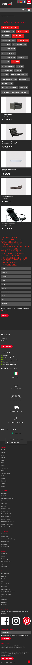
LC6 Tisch (18, 70)
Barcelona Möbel (5, 519)
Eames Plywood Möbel (7, 524)
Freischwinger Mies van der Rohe (9, 527)
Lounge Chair (4, 501)
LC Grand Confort (5, 511)
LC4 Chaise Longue (8, 66)
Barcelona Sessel (22, 31)
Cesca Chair (4, 503)
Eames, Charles (5, 536)
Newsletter (4, 599)
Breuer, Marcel (5, 547)
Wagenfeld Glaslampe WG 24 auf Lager (15, 92)
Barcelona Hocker (8, 31)
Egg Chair (3, 506)
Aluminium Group (5, 508)
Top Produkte (4, 490)
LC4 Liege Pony (7, 70)
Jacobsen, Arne (5, 541)
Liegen (3, 457)
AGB (2, 564)
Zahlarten (3, 576)
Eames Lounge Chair (8, 40)
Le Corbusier (4, 534)
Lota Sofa (5, 75)
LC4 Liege (20, 66)
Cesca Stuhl (6, 36)
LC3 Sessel (15, 62)
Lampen (3, 478)
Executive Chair (23, 40)
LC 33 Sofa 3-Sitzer (8, 57)
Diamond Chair (18, 36)
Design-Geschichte (6, 594)
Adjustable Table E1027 (7, 498)
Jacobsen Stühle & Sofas (7, 521)
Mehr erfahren (6, 346)
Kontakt (3, 597)
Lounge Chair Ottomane (19, 75)
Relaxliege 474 (24, 79)
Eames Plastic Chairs (6, 514)
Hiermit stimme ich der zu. (16, 308)
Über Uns (3, 551)
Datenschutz (4, 602)
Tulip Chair (23, 88)
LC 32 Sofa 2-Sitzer (8, 53)
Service (4, 17)
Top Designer (4, 531)
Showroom (4, 586)
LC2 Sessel (4, 493)
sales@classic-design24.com (17, 440)
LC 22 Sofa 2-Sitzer (19, 44)
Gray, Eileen (4, 544)
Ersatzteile (10, 17)
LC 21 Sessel (6, 44)
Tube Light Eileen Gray (9, 88)
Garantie (3, 579)
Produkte (3, 447)
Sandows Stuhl (7, 83)
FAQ (2, 581)
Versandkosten (5, 573)
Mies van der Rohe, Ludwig (8, 539)
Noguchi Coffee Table (9, 79)
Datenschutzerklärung (21, 308)
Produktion (4, 553)
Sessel (3, 450)
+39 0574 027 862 (14, 442)
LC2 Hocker (5, 62)
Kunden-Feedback (5, 561)
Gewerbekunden (5, 589)
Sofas (2, 455)
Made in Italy (4, 559)
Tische (3, 476)
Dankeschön (4, 566)
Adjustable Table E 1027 (10, 27)
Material (3, 556)
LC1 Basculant (22, 57)
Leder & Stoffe (5, 584)
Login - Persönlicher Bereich (8, 592)
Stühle (3, 463)
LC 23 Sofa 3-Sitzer (8, 49)
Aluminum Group (5, 468)
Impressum (4, 604)
